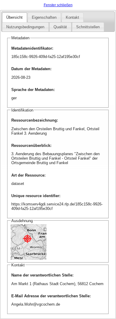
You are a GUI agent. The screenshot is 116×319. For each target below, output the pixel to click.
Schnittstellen (88, 27)
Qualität (60, 27)
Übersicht (14, 17)
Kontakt (72, 17)
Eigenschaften (44, 17)
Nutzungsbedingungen (25, 27)
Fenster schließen (58, 5)
